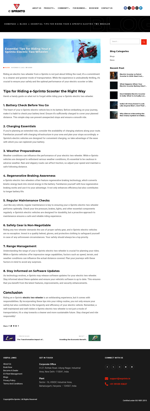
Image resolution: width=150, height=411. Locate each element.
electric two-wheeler (33, 297)
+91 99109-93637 (118, 384)
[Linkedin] (140, 8)
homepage (10, 24)
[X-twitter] (129, 8)
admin (30, 67)
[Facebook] (125, 8)
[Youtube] (133, 8)
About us (7, 364)
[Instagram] (137, 8)
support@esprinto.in (120, 378)
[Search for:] (125, 41)
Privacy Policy (9, 380)
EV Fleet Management (12, 374)
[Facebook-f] (107, 367)
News (112, 60)
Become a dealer (10, 370)
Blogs (23, 24)
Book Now (7, 367)
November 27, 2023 (17, 67)
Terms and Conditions (13, 384)
